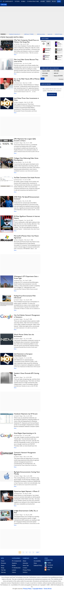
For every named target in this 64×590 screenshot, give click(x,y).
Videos (14, 572)
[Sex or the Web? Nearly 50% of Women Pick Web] (6, 83)
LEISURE (42, 1)
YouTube (49, 567)
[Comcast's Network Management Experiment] (6, 453)
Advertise (25, 563)
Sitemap (3, 572)
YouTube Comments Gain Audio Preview (27, 177)
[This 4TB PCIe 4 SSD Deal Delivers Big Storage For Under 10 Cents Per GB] (56, 57)
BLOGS (54, 1)
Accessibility (37, 561)
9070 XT (56, 73)
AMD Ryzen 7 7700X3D (28, 34)
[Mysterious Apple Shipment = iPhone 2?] (6, 496)
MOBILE (23, 1)
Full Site (3, 570)
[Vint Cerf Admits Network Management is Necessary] (6, 316)
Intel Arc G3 (50, 34)
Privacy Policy (27, 570)
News (15, 54)
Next (37, 552)
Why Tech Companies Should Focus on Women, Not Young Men (26, 41)
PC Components (16, 561)
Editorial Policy (38, 565)
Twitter (49, 562)
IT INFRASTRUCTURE (33, 1)
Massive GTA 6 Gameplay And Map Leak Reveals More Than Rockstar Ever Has (48, 56)
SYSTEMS (17, 1)
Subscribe (3, 4)
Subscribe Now (52, 94)
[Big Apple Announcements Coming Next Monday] (6, 476)
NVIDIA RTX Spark (58, 34)
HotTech (25, 572)
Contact (25, 567)
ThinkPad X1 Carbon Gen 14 (14, 34)
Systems (14, 563)
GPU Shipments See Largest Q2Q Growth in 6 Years (25, 140)
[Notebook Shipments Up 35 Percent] (6, 418)
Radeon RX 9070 (58, 75)
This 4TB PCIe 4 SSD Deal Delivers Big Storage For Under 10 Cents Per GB (60, 56)
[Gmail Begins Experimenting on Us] (6, 435)
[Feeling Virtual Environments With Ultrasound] (6, 300)
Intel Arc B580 (46, 71)
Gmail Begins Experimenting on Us (25, 433)
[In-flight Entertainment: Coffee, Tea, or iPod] (6, 515)
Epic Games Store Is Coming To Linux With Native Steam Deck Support (60, 43)
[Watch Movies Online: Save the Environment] (6, 339)
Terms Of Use (48, 588)
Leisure (14, 570)
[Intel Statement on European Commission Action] (6, 359)
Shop (58, 1)
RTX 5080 (56, 71)
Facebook (50, 565)
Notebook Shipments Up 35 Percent (25, 414)
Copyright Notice (38, 588)
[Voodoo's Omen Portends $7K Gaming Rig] (6, 378)
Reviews (3, 563)
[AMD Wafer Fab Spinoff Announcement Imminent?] (6, 201)
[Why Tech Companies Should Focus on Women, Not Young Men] (6, 44)
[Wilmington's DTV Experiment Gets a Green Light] (6, 282)
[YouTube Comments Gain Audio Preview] (6, 182)
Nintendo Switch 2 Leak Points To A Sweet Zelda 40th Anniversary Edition (60, 50)
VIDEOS (48, 1)
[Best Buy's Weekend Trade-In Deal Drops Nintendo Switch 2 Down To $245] (44, 50)
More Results (61, 79)
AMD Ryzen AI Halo (41, 34)
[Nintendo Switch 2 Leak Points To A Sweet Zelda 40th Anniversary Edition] (56, 50)
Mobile (14, 565)
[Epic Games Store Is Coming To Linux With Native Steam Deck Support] (56, 44)
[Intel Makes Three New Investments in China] (6, 103)
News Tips (26, 565)
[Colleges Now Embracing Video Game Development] (6, 163)
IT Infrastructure (16, 567)
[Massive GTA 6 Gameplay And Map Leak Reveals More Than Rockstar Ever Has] (44, 57)
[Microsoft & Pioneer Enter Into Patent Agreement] (6, 238)
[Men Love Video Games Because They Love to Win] (6, 64)
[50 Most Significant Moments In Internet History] (6, 223)
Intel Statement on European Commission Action (23, 355)
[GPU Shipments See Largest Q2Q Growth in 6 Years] (6, 143)
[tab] (43, 43)
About (24, 561)
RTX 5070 (45, 75)
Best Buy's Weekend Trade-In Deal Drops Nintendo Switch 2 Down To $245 (48, 49)
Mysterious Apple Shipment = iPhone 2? (26, 491)
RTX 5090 (45, 73)
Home (2, 561)
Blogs (2, 567)
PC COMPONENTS (8, 1)
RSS (48, 569)
